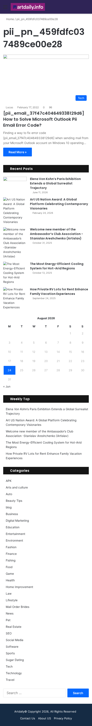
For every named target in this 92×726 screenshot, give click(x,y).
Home (9, 19)
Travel (10, 679)
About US (44, 718)
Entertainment (15, 534)
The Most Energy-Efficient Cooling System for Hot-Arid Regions (56, 266)
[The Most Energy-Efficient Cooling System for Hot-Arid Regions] (15, 273)
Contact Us (27, 718)
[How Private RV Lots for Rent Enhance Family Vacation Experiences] (15, 298)
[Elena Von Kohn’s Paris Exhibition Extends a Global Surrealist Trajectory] (15, 185)
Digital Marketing (17, 520)
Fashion (11, 547)
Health (10, 580)
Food (9, 567)
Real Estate (13, 626)
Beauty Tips (14, 500)
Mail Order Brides (17, 607)
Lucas (9, 107)
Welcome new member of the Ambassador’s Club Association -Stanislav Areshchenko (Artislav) (56, 234)
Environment (14, 540)
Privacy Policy (63, 718)
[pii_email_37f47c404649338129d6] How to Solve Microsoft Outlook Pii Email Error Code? (43, 119)
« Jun (6, 386)
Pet (8, 620)
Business (12, 514)
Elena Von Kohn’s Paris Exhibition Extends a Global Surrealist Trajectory (55, 183)
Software (12, 646)
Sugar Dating (15, 660)
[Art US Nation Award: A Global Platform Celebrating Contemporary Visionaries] (15, 210)
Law (9, 593)
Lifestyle (12, 600)
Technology (14, 673)
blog (9, 507)
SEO (9, 633)
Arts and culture (17, 487)
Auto (9, 494)
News (9, 613)
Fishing (10, 560)
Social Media (14, 640)
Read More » (18, 152)
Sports (10, 653)
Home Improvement (19, 587)
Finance (11, 553)
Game (10, 573)
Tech (9, 666)
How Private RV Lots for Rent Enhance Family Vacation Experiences (59, 291)
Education (12, 527)
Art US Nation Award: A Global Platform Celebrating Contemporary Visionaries (59, 204)
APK (9, 481)
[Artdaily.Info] (28, 7)
